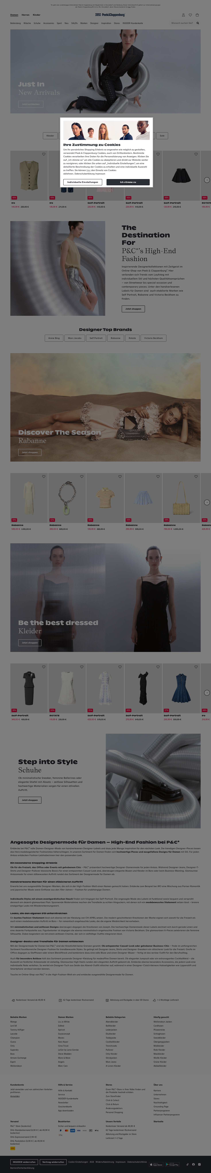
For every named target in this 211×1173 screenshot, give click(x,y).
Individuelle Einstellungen (82, 182)
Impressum (100, 174)
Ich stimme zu (128, 182)
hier (89, 170)
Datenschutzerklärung (84, 174)
